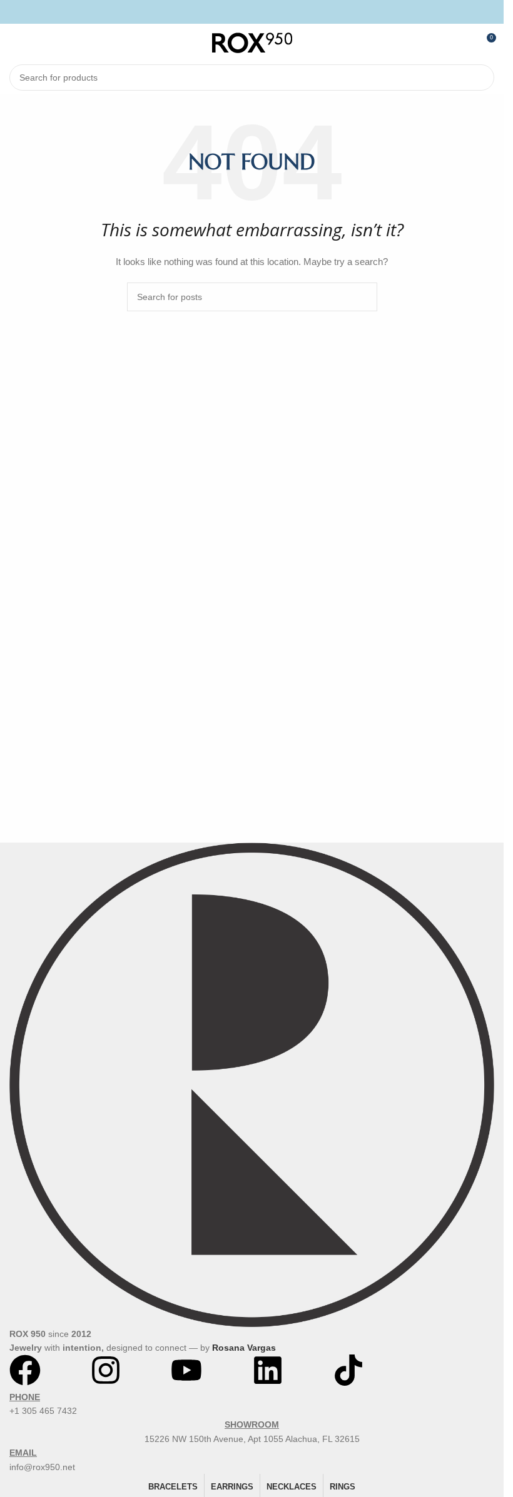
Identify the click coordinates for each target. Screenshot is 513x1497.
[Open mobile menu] (14, 42)
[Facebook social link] (236, 12)
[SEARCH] (481, 77)
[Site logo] (252, 42)
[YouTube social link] (267, 12)
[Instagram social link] (252, 12)
